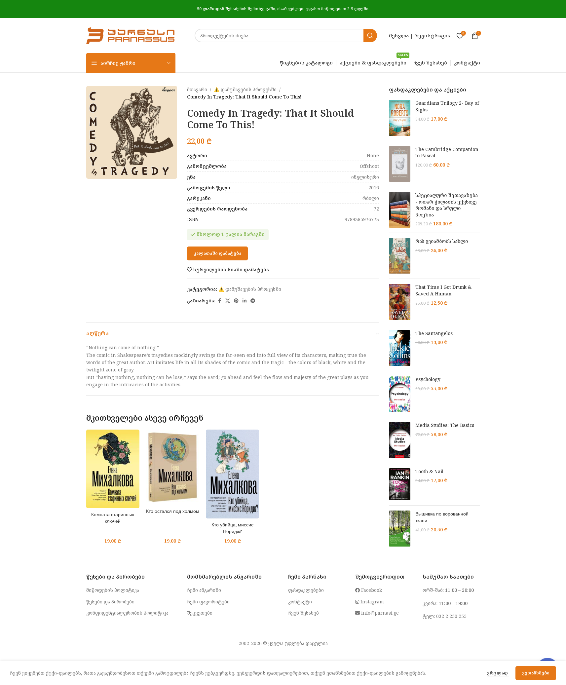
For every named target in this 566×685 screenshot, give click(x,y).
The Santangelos (434, 333)
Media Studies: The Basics (444, 425)
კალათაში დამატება (217, 253)
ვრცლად (498, 673)
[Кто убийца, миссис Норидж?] (232, 474)
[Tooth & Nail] (399, 484)
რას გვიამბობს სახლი (441, 241)
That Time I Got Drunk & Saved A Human (443, 290)
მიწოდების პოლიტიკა (112, 590)
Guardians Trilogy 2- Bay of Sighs (447, 106)
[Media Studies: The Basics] (399, 440)
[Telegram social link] (252, 300)
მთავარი (197, 89)
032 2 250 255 (451, 616)
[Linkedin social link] (244, 300)
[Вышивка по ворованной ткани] (399, 528)
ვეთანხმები (535, 673)
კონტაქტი (300, 601)
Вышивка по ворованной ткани (442, 517)
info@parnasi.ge (379, 613)
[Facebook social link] (219, 300)
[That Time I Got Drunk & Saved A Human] (399, 302)
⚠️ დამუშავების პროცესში (245, 89)
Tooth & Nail (429, 471)
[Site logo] (130, 35)
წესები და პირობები (110, 601)
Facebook (371, 590)
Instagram (371, 601)
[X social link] (227, 300)
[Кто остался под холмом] (172, 467)
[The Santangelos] (399, 348)
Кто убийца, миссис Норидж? (232, 527)
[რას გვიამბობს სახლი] (399, 256)
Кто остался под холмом (172, 511)
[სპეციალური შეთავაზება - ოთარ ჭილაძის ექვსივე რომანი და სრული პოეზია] (399, 210)
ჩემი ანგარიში (204, 590)
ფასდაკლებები (306, 590)
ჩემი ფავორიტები (208, 601)
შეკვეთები (199, 613)
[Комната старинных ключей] (112, 469)
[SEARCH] (370, 35)
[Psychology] (399, 394)
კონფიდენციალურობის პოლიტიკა (127, 613)
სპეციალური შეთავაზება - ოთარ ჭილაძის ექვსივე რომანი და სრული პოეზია (446, 205)
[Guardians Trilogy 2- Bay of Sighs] (399, 117)
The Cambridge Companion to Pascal (446, 152)
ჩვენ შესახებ (303, 613)
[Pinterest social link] (236, 300)
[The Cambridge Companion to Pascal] (399, 164)
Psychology (427, 379)
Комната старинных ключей (112, 517)
